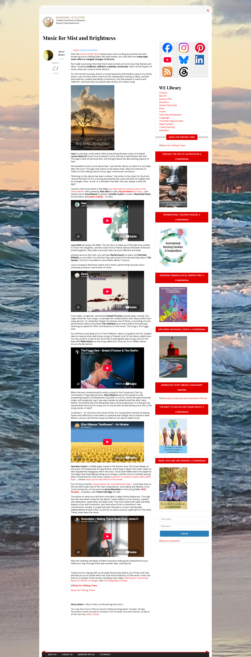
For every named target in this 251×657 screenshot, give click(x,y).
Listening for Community (136, 578)
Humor (162, 111)
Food (161, 108)
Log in (76, 50)
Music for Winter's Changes (84, 580)
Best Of (163, 95)
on (130, 191)
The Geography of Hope (115, 580)
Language (164, 117)
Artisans (163, 92)
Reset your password (169, 540)
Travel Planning (167, 127)
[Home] (65, 21)
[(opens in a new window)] (167, 47)
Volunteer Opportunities (171, 120)
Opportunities (166, 124)
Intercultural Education (170, 114)
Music (92, 614)
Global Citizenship (168, 105)
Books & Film (165, 99)
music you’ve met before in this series (103, 479)
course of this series (90, 54)
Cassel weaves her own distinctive (111, 484)
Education (164, 102)
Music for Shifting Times (83, 590)
